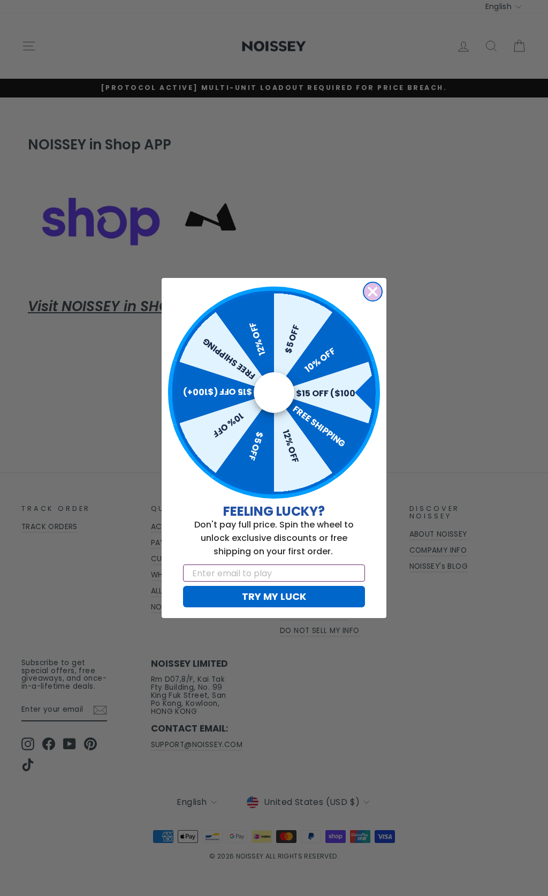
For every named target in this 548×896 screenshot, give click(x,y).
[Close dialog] (372, 291)
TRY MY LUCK (274, 596)
